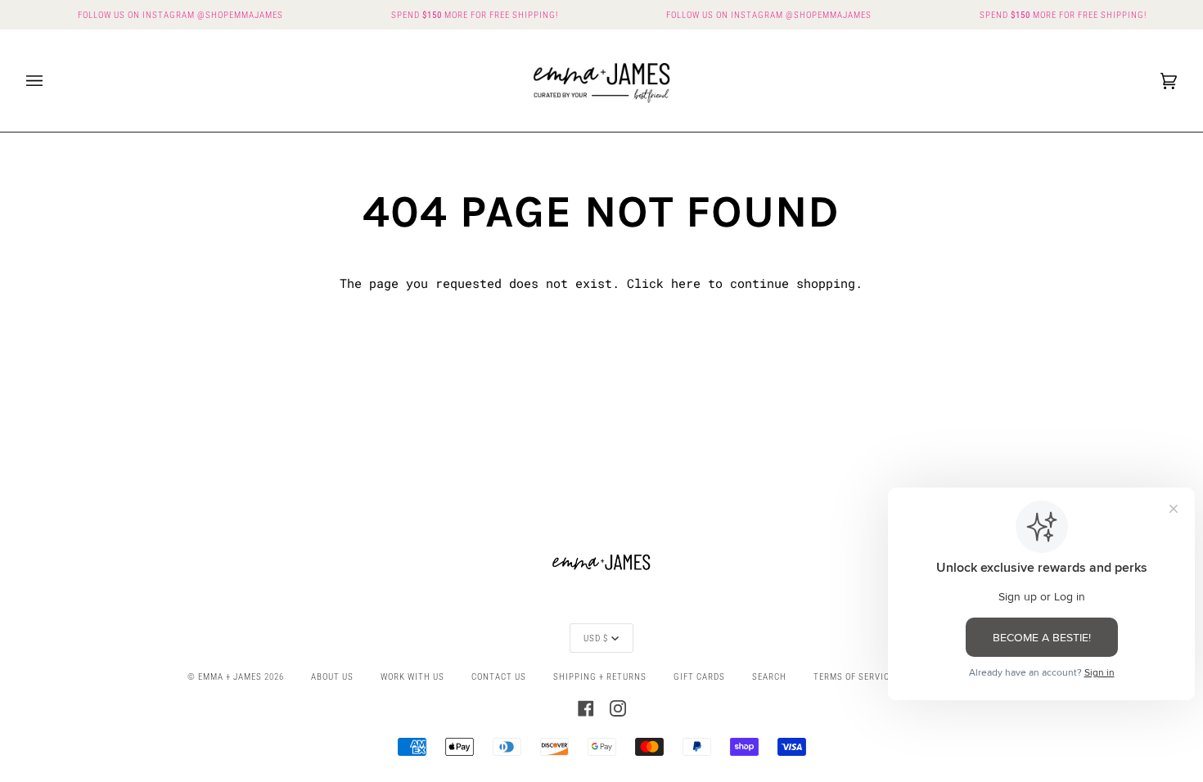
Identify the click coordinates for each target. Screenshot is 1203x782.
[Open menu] (50, 80)
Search (769, 676)
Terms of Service (853, 676)
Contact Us (498, 676)
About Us (332, 676)
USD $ (595, 638)
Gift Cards (699, 676)
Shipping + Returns (600, 676)
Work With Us (412, 676)
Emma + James (230, 676)
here (686, 283)
